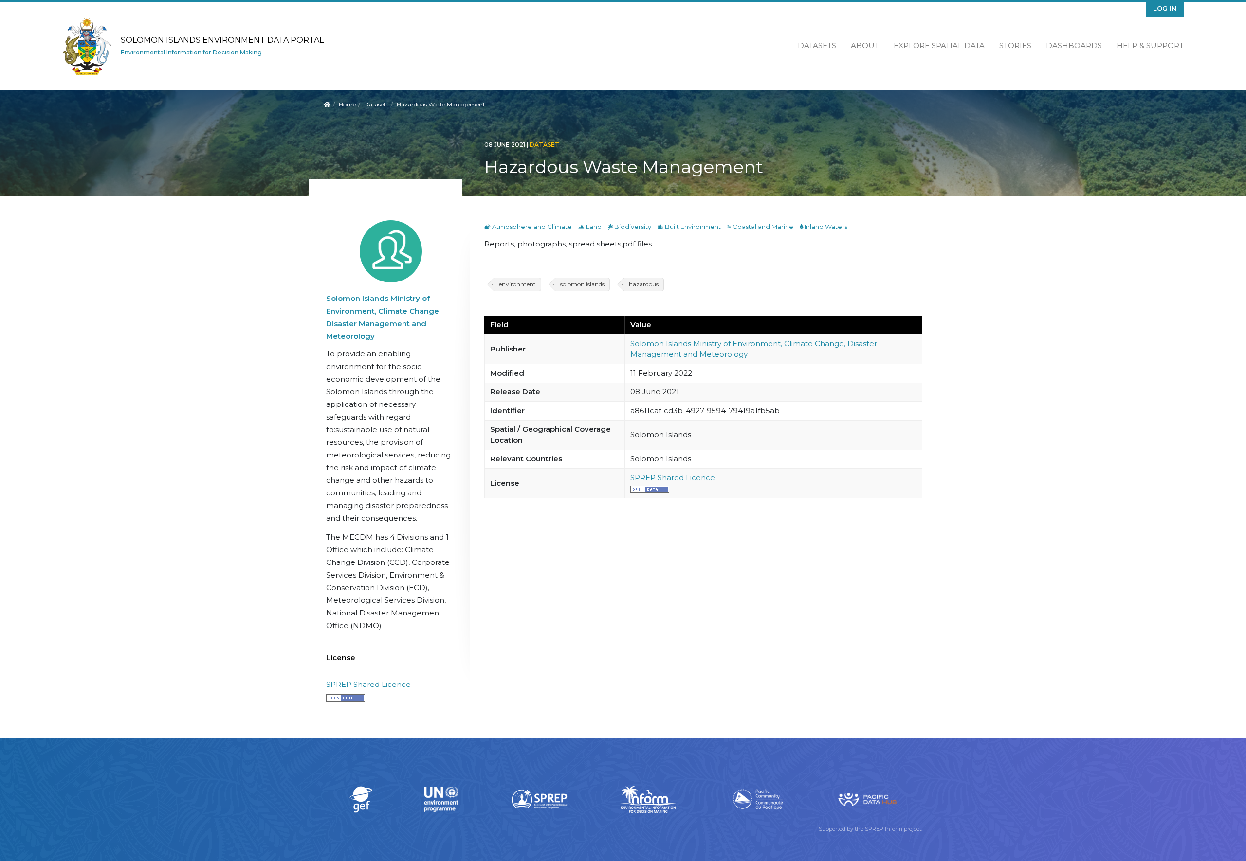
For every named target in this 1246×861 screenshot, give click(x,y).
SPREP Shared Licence (368, 684)
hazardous (644, 284)
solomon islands (582, 284)
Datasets (817, 45)
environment (517, 284)
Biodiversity (630, 226)
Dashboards (1074, 45)
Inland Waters (823, 226)
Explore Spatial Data (939, 45)
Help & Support (1150, 45)
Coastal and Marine (761, 226)
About (865, 45)
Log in (1164, 8)
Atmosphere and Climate (528, 226)
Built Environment (689, 226)
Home (347, 104)
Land (590, 226)
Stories (1015, 45)
